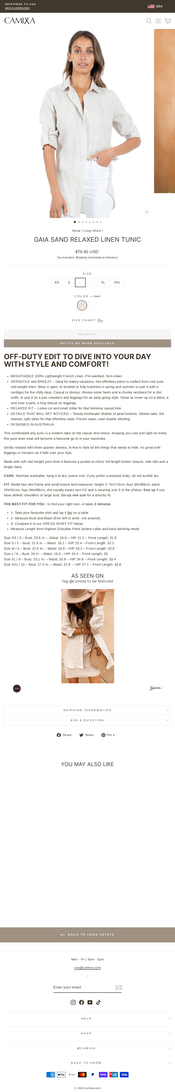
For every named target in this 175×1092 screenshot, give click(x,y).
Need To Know (86, 1062)
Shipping (81, 257)
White (93, 305)
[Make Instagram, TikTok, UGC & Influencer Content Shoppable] (155, 689)
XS (56, 282)
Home (76, 230)
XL (103, 282)
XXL (117, 282)
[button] (87, 636)
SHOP (86, 1033)
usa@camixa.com (87, 967)
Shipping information (87, 710)
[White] (93, 308)
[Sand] (82, 308)
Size (87, 273)
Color (87, 296)
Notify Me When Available (87, 343)
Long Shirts (92, 230)
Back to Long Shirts (91, 934)
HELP (86, 1018)
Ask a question (87, 720)
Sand (82, 305)
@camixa (86, 1048)
